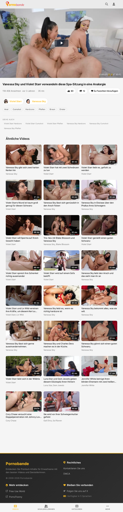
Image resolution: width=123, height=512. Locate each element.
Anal (6, 109)
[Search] (106, 4)
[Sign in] (113, 4)
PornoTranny (15, 496)
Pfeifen (42, 109)
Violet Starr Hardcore (13, 123)
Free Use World (17, 491)
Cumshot (17, 109)
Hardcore (29, 109)
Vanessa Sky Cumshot (98, 123)
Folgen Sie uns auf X (77, 491)
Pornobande (15, 4)
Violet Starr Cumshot (34, 123)
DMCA (66, 473)
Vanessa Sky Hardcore (76, 123)
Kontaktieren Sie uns (74, 468)
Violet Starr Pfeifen (55, 123)
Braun (52, 109)
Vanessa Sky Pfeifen (12, 128)
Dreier (62, 109)
